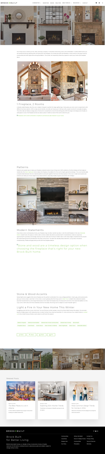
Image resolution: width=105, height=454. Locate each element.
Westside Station (81, 325)
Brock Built (76, 322)
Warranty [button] (89, 444)
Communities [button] (64, 436)
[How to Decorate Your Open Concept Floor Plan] (78, 359)
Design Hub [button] (64, 441)
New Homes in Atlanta (51, 325)
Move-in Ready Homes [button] (80, 438)
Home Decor (39, 325)
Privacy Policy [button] (90, 438)
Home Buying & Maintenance (52, 31)
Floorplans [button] (76, 444)
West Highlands (29, 172)
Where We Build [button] (78, 436)
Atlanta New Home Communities (49, 322)
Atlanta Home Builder (33, 322)
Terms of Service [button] (91, 441)
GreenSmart (31, 325)
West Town (66, 299)
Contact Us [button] (89, 436)
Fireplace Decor (22, 325)
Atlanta (11, 383)
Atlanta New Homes (65, 322)
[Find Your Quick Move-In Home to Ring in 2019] (26, 359)
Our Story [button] (63, 444)
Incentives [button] (64, 438)
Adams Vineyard (22, 322)
